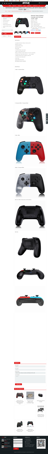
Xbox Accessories (5, 21)
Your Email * (17, 368)
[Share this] (32, 30)
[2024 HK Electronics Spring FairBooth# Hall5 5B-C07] (3, 447)
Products (9, 11)
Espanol (10, 0)
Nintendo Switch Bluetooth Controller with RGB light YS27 (30, 430)
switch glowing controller (41, 27)
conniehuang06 (28, 443)
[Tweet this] (34, 30)
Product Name (17, 371)
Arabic (29, 0)
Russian (33, 0)
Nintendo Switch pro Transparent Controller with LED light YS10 (40, 415)
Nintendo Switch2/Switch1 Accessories (17, 11)
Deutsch (6, 0)
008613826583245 (28, 439)
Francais (14, 0)
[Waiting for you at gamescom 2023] (3, 444)
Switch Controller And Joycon (27, 11)
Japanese (26, 0)
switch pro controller (35, 28)
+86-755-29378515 (28, 440)
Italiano (17, 0)
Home (6, 11)
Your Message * (17, 374)
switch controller (34, 27)
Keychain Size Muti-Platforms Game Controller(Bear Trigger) (30, 401)
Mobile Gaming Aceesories (7, 24)
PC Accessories (5, 23)
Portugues (21, 0)
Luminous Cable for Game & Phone (7, 27)
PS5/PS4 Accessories (6, 20)
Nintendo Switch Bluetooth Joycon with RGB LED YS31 (19, 430)
